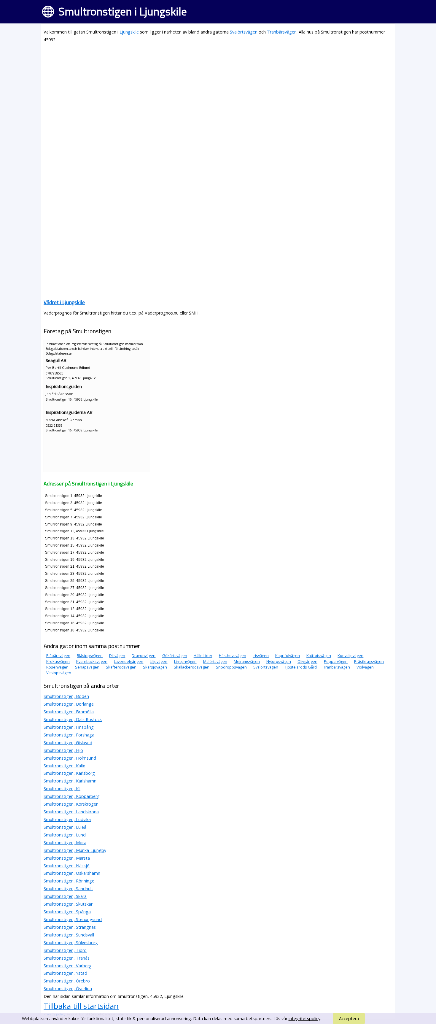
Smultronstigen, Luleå (65, 827)
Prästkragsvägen (369, 661)
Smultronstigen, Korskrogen (71, 804)
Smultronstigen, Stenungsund (73, 919)
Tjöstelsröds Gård (301, 667)
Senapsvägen (87, 667)
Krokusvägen (58, 661)
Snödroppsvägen (231, 667)
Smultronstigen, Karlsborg (69, 773)
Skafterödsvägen (121, 667)
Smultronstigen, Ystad (65, 973)
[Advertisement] (218, 89)
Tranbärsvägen (282, 32)
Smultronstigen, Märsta (67, 858)
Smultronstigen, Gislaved (68, 742)
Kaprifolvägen (287, 655)
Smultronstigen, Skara (65, 896)
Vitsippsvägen (58, 673)
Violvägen (365, 667)
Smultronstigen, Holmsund (70, 758)
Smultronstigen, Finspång (69, 727)
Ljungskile (129, 32)
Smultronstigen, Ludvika (67, 819)
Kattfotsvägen (318, 655)
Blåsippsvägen (90, 655)
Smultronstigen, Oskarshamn (72, 873)
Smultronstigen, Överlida (68, 988)
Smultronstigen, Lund (65, 835)
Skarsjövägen (155, 667)
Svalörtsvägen (243, 32)
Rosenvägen (57, 667)
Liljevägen (158, 661)
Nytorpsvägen (278, 661)
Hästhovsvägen (232, 655)
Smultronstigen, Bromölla (69, 712)
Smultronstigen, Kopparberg (72, 796)
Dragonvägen (143, 655)
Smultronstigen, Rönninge (69, 881)
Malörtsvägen (215, 661)
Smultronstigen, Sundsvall (69, 935)
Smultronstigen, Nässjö (67, 866)
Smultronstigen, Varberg (68, 966)
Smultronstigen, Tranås (67, 958)
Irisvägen (261, 655)
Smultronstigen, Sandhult (68, 888)
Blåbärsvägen (58, 655)
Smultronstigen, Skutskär (68, 904)
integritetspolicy (304, 1018)
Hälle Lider (203, 655)
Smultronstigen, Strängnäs (70, 927)
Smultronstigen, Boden (66, 696)
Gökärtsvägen (174, 655)
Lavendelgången (128, 661)
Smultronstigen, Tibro (65, 950)
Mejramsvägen (247, 661)
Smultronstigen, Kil (62, 788)
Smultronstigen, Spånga (67, 912)
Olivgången (307, 661)
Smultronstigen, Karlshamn (70, 781)
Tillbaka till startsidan (81, 1006)
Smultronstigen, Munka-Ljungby (75, 850)
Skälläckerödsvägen (191, 667)
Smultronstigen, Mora (65, 842)
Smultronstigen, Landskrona (71, 812)
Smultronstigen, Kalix (64, 766)
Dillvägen (117, 655)
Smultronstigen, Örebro (67, 981)
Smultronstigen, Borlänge (69, 704)
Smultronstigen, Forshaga (69, 735)
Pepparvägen (336, 661)
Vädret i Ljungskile (64, 302)
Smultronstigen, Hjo (63, 750)
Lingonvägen (185, 661)
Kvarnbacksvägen (91, 661)
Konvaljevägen (350, 655)
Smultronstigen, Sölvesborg (71, 942)
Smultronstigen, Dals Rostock (73, 719)
